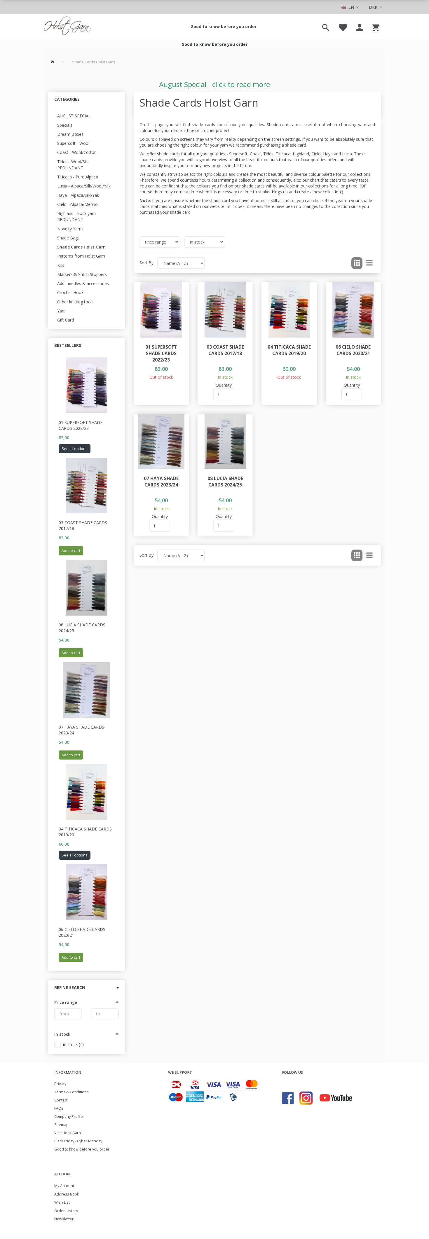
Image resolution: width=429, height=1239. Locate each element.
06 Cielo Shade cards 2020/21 (82, 932)
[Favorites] (343, 26)
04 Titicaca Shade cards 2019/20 (85, 831)
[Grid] (356, 263)
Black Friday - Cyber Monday (78, 1141)
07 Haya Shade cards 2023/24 (81, 730)
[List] (369, 263)
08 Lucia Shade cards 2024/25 (82, 627)
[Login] (359, 26)
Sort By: (146, 262)
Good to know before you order (224, 26)
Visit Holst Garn (67, 1132)
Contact (60, 1100)
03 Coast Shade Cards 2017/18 (83, 525)
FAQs (58, 1108)
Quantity (224, 385)
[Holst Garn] (67, 26)
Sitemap (61, 1124)
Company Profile (68, 1116)
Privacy (60, 1083)
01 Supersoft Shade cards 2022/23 (80, 425)
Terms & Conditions (71, 1091)
